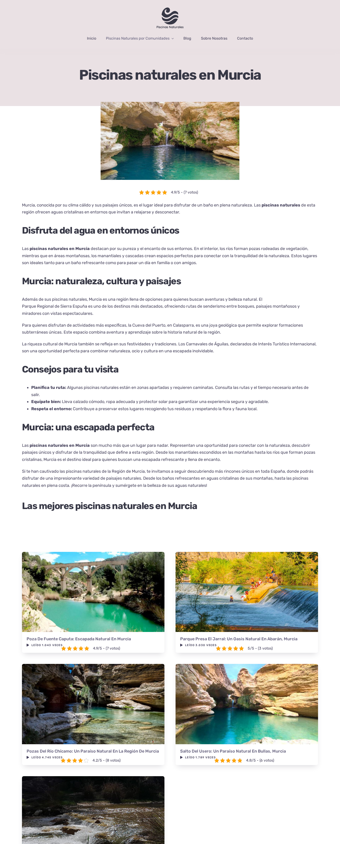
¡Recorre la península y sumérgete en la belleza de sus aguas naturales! (139, 485)
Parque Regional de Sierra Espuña (55, 306)
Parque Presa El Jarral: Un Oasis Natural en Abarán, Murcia (238, 638)
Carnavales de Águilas (207, 344)
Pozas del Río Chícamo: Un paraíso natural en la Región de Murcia (93, 751)
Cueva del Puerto (148, 325)
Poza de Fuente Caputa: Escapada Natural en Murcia (79, 638)
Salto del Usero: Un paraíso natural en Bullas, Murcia (233, 751)
